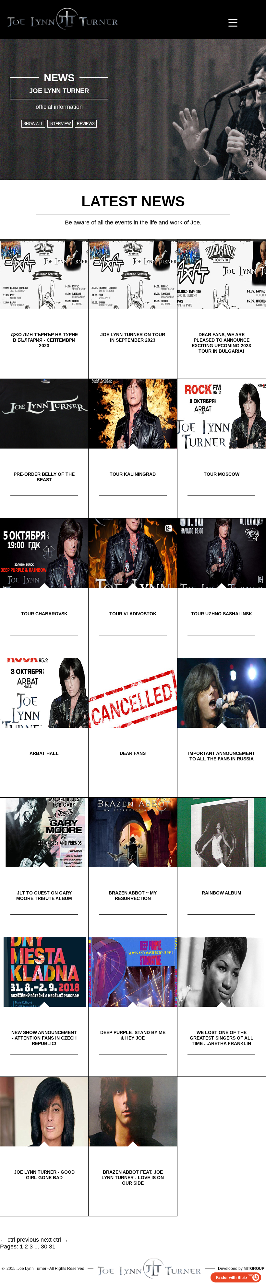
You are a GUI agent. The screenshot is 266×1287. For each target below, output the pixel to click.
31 (52, 1246)
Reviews (86, 123)
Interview (60, 123)
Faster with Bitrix (232, 1277)
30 (44, 1246)
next (46, 1239)
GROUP (254, 1268)
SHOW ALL (33, 123)
